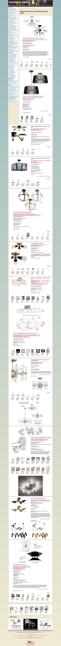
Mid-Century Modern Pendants (13, 57)
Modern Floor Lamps (11, 75)
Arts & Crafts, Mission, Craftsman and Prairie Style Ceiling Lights (13, 12)
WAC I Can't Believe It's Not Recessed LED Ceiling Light (13, 37)
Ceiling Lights (11, 7)
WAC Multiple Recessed (12, 93)
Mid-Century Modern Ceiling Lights (13, 43)
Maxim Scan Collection (12, 49)
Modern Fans (10, 68)
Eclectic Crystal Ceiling (12, 20)
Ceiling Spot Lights (11, 67)
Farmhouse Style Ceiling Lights (13, 21)
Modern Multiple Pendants (12, 61)
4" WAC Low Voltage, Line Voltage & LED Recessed (13, 86)
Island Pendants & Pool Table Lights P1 (13, 63)
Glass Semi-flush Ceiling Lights (13, 29)
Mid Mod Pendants (11, 44)
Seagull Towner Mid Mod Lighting (13, 50)
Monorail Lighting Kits (11, 39)
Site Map (37, 630)
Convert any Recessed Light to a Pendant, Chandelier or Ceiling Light (13, 101)
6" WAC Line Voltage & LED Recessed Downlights (12, 89)
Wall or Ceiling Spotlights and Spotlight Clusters (12, 34)
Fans (46, 635)
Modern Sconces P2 (11, 70)
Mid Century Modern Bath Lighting (13, 42)
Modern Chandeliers (11, 53)
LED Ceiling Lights (45, 628)
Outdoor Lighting (21, 635)
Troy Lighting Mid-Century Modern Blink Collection (13, 51)
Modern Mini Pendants (12, 58)
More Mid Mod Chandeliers (12, 55)
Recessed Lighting (11, 36)
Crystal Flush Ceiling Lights (12, 9)
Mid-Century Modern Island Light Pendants (13, 45)
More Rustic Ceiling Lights (12, 25)
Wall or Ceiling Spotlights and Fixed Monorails (13, 35)
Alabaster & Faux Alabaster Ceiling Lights (13, 10)
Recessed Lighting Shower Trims (13, 92)
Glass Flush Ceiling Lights (12, 28)
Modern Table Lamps (11, 73)
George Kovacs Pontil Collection (13, 47)
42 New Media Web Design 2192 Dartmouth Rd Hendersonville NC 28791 (30, 644)
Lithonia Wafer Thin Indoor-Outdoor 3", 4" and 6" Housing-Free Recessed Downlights (13, 91)
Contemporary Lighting (31, 630)
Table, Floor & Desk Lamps (29, 635)
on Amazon (35, 39)
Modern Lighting (11, 52)
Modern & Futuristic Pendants (12, 60)
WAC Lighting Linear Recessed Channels (13, 95)
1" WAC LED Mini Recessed (12, 81)
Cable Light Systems (11, 40)
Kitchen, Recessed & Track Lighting (39, 635)
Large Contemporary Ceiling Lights (13, 19)
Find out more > (42, 632)
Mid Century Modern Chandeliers (13, 54)
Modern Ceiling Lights (12, 65)
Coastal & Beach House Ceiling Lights (13, 16)
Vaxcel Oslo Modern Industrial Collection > (44, 176)
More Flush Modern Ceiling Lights (30, 628)
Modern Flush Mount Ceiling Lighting (15, 628)
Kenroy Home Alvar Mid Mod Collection (12, 48)
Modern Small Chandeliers (12, 56)
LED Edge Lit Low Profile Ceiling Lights (13, 33)
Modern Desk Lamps (11, 74)
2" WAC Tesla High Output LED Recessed (13, 82)
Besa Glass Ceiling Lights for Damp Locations (13, 31)
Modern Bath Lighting (11, 72)
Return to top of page (30, 633)
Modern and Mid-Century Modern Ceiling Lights (13, 24)
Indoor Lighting (16, 635)
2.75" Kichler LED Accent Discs (13, 84)
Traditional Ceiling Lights (12, 26)
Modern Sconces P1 (11, 69)
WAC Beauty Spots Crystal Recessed (13, 80)
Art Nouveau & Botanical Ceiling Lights (13, 14)
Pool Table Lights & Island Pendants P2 (13, 64)
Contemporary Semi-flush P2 (12, 18)
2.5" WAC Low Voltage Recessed (13, 83)
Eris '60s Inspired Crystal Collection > (45, 374)
